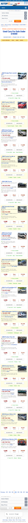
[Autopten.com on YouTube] (16, 518)
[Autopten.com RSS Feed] (20, 518)
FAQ (17, 520)
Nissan (15, 435)
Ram (19, 98)
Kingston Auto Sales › (10, 109)
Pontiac (15, 361)
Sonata (19, 228)
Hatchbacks (10, 332)
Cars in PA (11, 98)
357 (24, 492)
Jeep (14, 152)
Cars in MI (9, 255)
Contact (23, 520)
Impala (19, 283)
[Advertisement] (14, 56)
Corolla (18, 177)
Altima (19, 435)
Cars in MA (9, 152)
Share (27, 2)
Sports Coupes (11, 126)
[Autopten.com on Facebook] (7, 518)
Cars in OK (11, 202)
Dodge (16, 98)
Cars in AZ (10, 307)
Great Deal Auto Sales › (6, 239)
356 (21, 492)
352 (10, 492)
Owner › (11, 138)
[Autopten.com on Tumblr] (18, 518)
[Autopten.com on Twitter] (14, 518)
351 (7, 492)
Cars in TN (11, 410)
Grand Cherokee (19, 152)
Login (26, 3)
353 (12, 492)
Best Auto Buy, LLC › (9, 316)
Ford (15, 307)
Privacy (19, 520)
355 (18, 492)
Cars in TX (11, 458)
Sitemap (10, 520)
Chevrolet (15, 283)
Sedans (10, 177)
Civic (19, 385)
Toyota (16, 126)
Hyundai (15, 228)
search (18, 21)
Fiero (20, 361)
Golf (21, 332)
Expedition (19, 307)
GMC (16, 202)
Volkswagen (16, 332)
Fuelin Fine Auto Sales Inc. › (6, 82)
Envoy (19, 202)
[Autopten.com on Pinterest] (9, 518)
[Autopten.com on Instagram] (12, 518)
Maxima (19, 458)
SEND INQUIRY (19, 95)
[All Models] (14, 15)
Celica (20, 126)
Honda (15, 385)
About (14, 520)
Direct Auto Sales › (5, 163)
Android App (5, 520)
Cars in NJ (11, 361)
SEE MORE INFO (9, 95)
